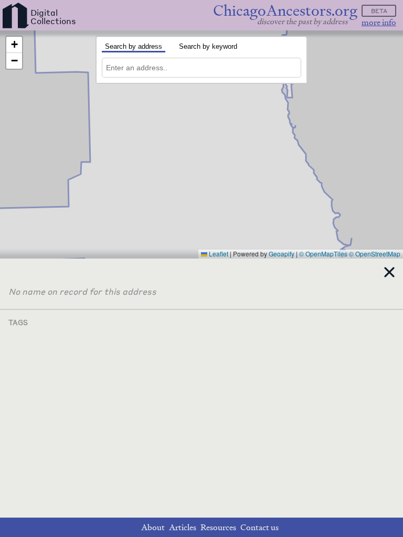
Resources (218, 527)
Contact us (259, 527)
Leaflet (217, 253)
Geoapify (281, 253)
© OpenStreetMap (374, 253)
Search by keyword (208, 46)
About (153, 527)
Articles (182, 527)
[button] (14, 45)
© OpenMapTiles (323, 253)
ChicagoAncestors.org (285, 10)
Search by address (133, 46)
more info (379, 22)
